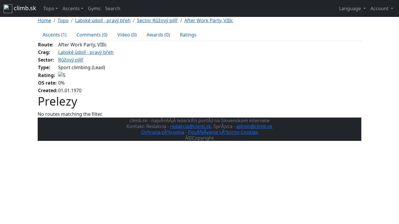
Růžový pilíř (71, 60)
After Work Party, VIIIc (208, 20)
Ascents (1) (55, 35)
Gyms (94, 8)
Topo (63, 20)
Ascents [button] (71, 8)
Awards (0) (158, 35)
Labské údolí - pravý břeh (103, 20)
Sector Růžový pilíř (157, 20)
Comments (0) (92, 35)
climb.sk (24, 8)
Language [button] (350, 8)
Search (112, 8)
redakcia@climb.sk (190, 126)
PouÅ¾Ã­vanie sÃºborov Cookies (223, 132)
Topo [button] (48, 8)
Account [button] (380, 8)
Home (44, 20)
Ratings (188, 35)
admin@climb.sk (254, 126)
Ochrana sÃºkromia (162, 132)
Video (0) (127, 35)
